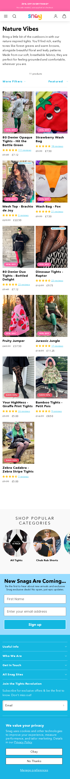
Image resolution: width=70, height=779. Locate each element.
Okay (34, 751)
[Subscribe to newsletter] (63, 705)
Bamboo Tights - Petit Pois (49, 404)
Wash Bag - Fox (48, 206)
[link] (55, 16)
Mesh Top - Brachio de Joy (18, 208)
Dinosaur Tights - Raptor (49, 274)
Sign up (35, 624)
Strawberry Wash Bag (50, 139)
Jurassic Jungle (48, 341)
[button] (5, 16)
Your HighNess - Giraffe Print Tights (18, 404)
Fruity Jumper (14, 341)
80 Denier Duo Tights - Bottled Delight (15, 275)
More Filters (12, 81)
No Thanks (34, 761)
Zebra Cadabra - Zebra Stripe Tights (18, 470)
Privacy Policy (23, 742)
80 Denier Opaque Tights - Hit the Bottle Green (17, 141)
